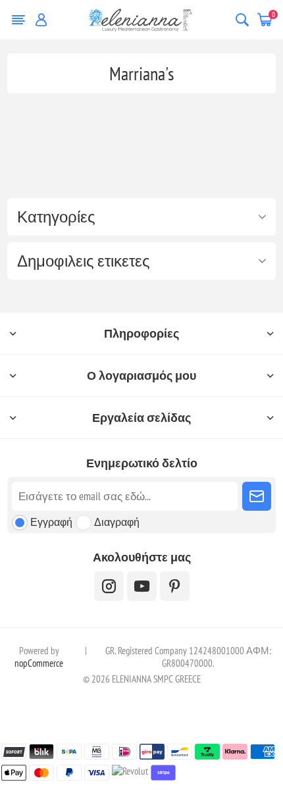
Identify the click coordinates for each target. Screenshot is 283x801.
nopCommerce (38, 663)
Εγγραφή (51, 522)
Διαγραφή (117, 522)
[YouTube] (142, 586)
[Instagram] (109, 586)
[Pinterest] (175, 586)
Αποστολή (256, 496)
